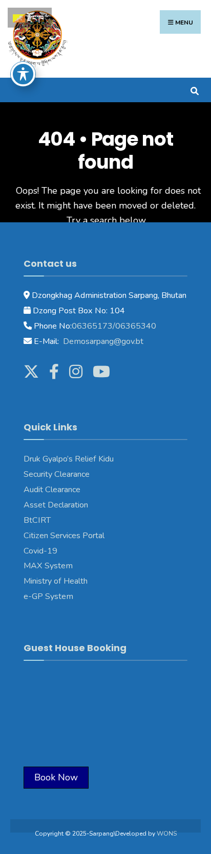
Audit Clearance (52, 489)
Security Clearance (57, 474)
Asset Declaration (56, 505)
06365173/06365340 (114, 326)
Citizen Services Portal (64, 535)
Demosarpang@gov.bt (102, 341)
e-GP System (48, 596)
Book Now (56, 777)
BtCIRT (37, 520)
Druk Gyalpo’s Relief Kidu (69, 459)
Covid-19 (40, 551)
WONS (167, 833)
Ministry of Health (56, 581)
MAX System (48, 565)
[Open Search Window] (194, 90)
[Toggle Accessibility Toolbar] (23, 74)
